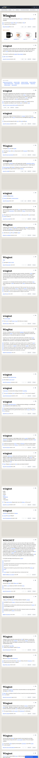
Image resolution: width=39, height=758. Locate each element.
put (12, 711)
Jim (13, 151)
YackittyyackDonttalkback (10, 747)
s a (11, 198)
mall (21, 121)
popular (10, 229)
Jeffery (12, 646)
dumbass (11, 196)
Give (4, 495)
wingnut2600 (17, 83)
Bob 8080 (7, 26)
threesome (30, 661)
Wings (15, 583)
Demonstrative (8, 591)
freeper (23, 211)
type (30, 18)
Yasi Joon (7, 413)
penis (33, 409)
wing (4, 405)
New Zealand (20, 54)
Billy (4, 56)
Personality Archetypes (25, 9)
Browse (10, 9)
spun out (11, 689)
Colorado (13, 548)
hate (5, 572)
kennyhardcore (8, 382)
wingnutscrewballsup (25, 83)
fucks (32, 117)
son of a (6, 318)
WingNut (4, 235)
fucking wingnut (7, 85)
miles (35, 439)
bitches (31, 568)
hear (10, 151)
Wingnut (4, 26)
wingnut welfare (33, 82)
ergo (17, 583)
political (32, 163)
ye (11, 379)
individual (22, 332)
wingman (9, 658)
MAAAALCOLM (8, 649)
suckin (13, 262)
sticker (5, 216)
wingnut (4, 59)
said (10, 646)
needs (9, 262)
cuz (35, 551)
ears (15, 377)
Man (4, 464)
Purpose (16, 513)
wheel (10, 743)
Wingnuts (22, 443)
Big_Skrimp (8, 664)
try (4, 411)
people (15, 54)
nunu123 (7, 323)
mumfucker (8, 614)
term (9, 148)
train (31, 273)
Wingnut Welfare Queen (8, 83)
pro (9, 291)
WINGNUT (4, 574)
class (25, 101)
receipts (15, 711)
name (33, 337)
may (17, 99)
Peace (16, 288)
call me (10, 502)
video (19, 232)
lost (7, 691)
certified (5, 196)
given (7, 391)
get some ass (15, 658)
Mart (6, 513)
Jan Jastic (7, 504)
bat (22, 639)
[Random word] (31, 7)
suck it (21, 558)
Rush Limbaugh (7, 167)
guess (16, 321)
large (9, 377)
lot (26, 121)
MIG (24, 22)
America (22, 168)
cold (15, 551)
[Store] (34, 7)
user (19, 209)
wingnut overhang (24, 82)
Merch (34, 26)
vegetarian (5, 439)
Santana (16, 445)
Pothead (15, 640)
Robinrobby (8, 447)
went (7, 393)
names (26, 640)
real (32, 18)
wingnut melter (17, 82)
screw (7, 51)
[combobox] (21, 7)
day (17, 121)
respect (25, 288)
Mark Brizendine (8, 395)
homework (25, 151)
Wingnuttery (33, 83)
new (13, 232)
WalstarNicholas (8, 518)
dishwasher (22, 711)
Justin (5, 515)
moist (5, 569)
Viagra (28, 409)
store (13, 393)
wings (21, 18)
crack (31, 457)
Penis (4, 260)
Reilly (13, 167)
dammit (5, 198)
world (15, 227)
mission (26, 706)
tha (16, 464)
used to (7, 502)
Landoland (8, 713)
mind (4, 707)
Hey (7, 56)
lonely (12, 599)
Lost (21, 103)
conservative (28, 163)
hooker (13, 602)
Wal (4, 513)
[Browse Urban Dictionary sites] (5, 7)
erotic (5, 756)
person (14, 404)
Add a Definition (33, 9)
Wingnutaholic (8, 264)
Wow (5, 693)
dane (13, 379)
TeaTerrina (8, 59)
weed (13, 552)
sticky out (12, 377)
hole (33, 282)
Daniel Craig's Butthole (9, 154)
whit (10, 379)
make (13, 283)
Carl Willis (7, 171)
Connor (18, 647)
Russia (12, 22)
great (26, 227)
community (24, 743)
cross (26, 97)
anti (29, 215)
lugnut (9, 318)
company (28, 599)
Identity (17, 9)
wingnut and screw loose (7, 82)
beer (23, 393)
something (25, 391)
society (32, 743)
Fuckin (9, 515)
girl (16, 661)
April (16, 22)
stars (15, 443)
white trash (10, 456)
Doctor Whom (8, 218)
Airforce (23, 502)
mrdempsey (8, 123)
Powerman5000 (8, 466)
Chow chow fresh (9, 697)
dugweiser (8, 200)
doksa (7, 293)
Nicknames (6, 497)
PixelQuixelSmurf (9, 352)
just (10, 464)
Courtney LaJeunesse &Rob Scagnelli (12, 105)
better (15, 345)
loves (9, 583)
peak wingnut (14, 85)
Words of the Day (4, 9)
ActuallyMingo (8, 235)
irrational (11, 163)
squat (24, 283)
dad (7, 321)
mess (24, 95)
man (33, 343)
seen (10, 232)
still (16, 708)
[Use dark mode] (36, 7)
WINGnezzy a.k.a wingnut (10, 574)
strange (23, 116)
